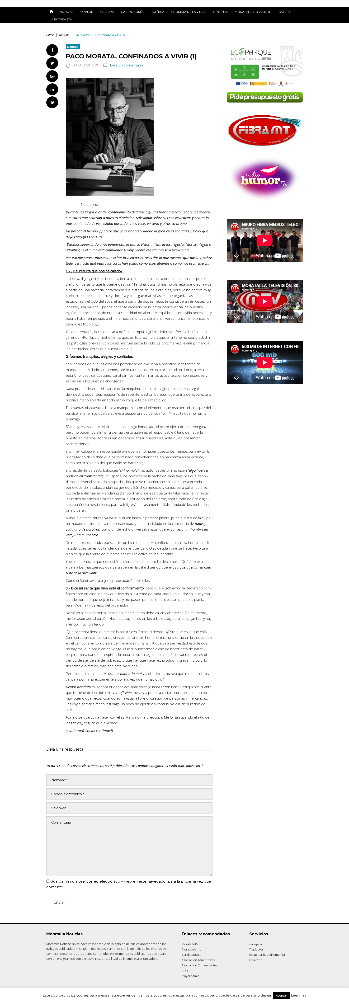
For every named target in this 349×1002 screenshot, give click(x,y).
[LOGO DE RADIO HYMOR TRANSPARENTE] (265, 199)
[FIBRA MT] (265, 147)
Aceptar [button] (281, 995)
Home (50, 35)
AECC (185, 971)
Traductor (256, 949)
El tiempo (255, 960)
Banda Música (191, 954)
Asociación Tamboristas (198, 960)
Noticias (66, 12)
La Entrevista (61, 19)
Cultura (107, 12)
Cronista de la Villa (188, 12)
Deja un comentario (126, 65)
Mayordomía (190, 976)
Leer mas (298, 995)
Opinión (86, 12)
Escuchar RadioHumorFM (267, 954)
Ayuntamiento (191, 949)
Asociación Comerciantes (199, 965)
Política (157, 12)
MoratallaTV (190, 944)
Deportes (220, 12)
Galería (285, 12)
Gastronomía (132, 12)
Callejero (255, 944)
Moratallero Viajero (253, 12)
